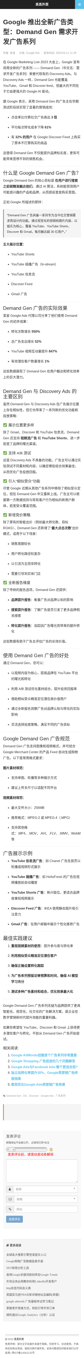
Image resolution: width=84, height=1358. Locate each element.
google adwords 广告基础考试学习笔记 (30, 1301)
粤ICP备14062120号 (23, 1352)
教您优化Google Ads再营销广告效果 (38, 1084)
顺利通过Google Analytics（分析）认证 (30, 1314)
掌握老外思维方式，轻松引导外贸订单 (30, 1308)
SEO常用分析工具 (17, 1267)
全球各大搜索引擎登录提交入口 (26, 1254)
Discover (34, 1095)
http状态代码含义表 (18, 1288)
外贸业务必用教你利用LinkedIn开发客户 (31, 1281)
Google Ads (33, 52)
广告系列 (60, 1095)
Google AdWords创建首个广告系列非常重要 (44, 1055)
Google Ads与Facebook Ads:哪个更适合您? (44, 1067)
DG (25, 1095)
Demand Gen (13, 1095)
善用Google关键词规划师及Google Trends (31, 1274)
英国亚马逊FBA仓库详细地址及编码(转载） (33, 1294)
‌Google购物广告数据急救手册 (24, 1261)
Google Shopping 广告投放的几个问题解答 (43, 1061)
